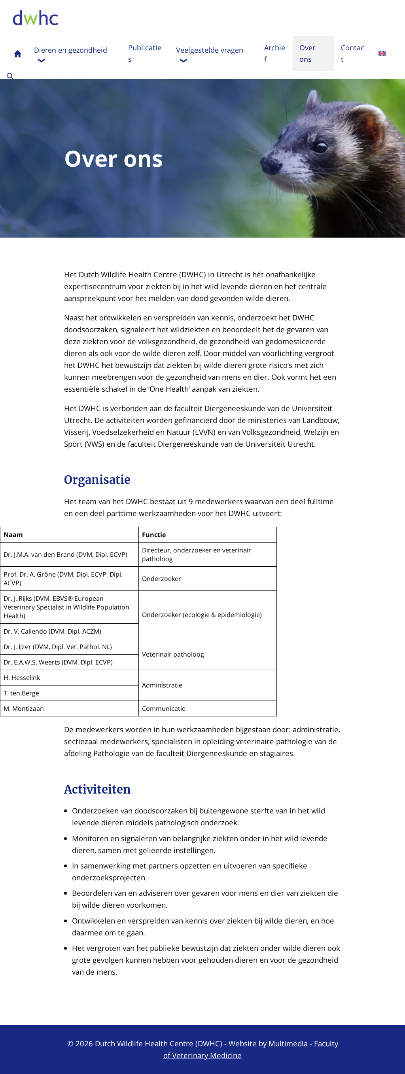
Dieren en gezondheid (70, 50)
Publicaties (144, 53)
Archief (274, 53)
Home (18, 53)
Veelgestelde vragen (209, 50)
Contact (352, 53)
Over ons (307, 53)
